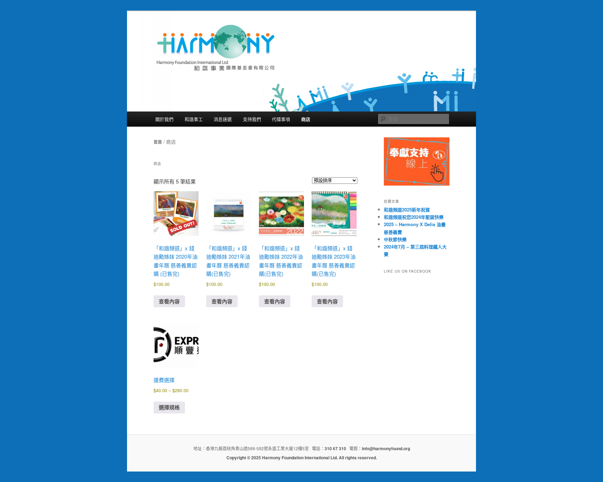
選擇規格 (169, 407)
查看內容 (169, 301)
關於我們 (164, 119)
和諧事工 (194, 119)
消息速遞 (223, 119)
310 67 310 (335, 448)
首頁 (158, 142)
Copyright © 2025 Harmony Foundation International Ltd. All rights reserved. (301, 457)
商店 (305, 119)
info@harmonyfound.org (386, 448)
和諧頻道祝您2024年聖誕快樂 (414, 217)
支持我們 (252, 119)
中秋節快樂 (395, 239)
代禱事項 (281, 119)
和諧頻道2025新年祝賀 (407, 209)
